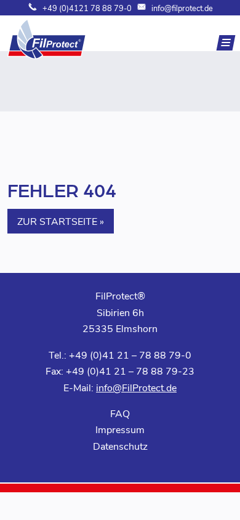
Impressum (120, 429)
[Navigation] (226, 43)
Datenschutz (120, 445)
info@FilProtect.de (136, 387)
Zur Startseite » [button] (60, 220)
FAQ (120, 413)
